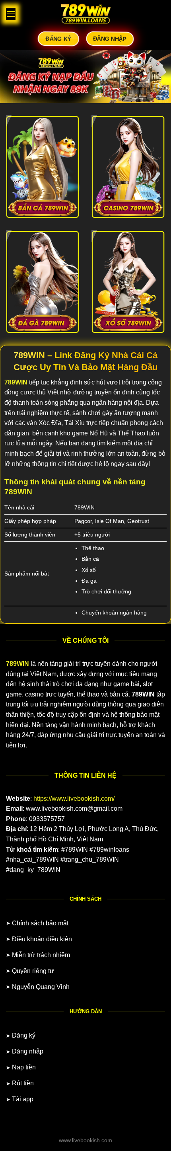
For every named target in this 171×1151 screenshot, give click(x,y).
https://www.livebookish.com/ (74, 798)
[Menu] (11, 13)
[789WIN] (85, 14)
